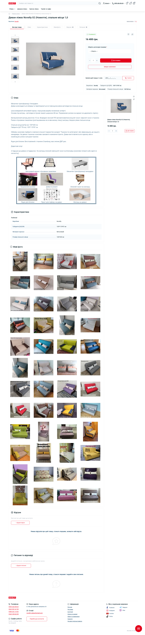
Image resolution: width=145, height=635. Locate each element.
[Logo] (12, 3)
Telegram (124, 607)
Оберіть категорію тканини (97, 47)
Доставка (70, 609)
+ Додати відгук (20, 522)
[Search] (100, 3)
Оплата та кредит (72, 614)
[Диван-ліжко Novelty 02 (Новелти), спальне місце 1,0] (20, 261)
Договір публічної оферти (75, 621)
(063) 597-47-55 (14, 609)
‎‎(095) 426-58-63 (14, 607)
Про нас (70, 607)
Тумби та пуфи (46, 9)
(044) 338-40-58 (14, 614)
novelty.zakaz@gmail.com (35, 613)
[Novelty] (40, 598)
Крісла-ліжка (34, 9)
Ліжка (11, 9)
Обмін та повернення (74, 616)
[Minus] (89, 60)
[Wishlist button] (128, 34)
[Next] (15, 82)
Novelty (17, 21)
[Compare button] (132, 34)
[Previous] (15, 35)
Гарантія (70, 619)
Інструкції (70, 612)
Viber (123, 610)
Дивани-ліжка (22, 9)
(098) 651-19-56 (14, 611)
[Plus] (96, 60)
